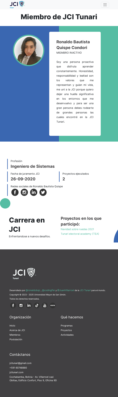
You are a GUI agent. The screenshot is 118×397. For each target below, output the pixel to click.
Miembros (14, 334)
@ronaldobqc (33, 290)
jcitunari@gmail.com (20, 363)
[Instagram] (24, 192)
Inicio (12, 325)
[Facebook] (15, 192)
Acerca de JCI (17, 330)
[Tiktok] (37, 305)
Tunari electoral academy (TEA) (80, 233)
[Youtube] (45, 305)
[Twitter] (43, 192)
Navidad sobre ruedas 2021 (77, 229)
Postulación (15, 339)
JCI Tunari (85, 290)
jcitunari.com (16, 372)
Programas (67, 325)
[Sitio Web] (53, 305)
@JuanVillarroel (65, 290)
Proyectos (66, 330)
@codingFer (48, 290)
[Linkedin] (33, 192)
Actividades (67, 334)
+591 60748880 (18, 367)
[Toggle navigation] (105, 5)
